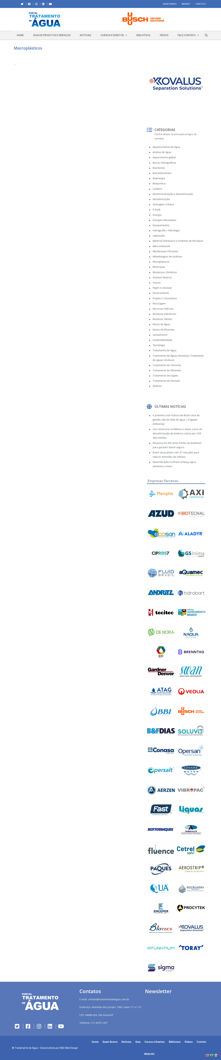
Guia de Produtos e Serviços (51, 35)
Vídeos (164, 35)
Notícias (85, 35)
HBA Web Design (69, 1048)
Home (20, 35)
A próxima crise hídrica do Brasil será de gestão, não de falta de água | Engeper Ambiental (176, 420)
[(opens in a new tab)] (143, 19)
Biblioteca (143, 35)
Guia (138, 1041)
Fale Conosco (187, 35)
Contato (201, 4)
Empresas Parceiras (163, 481)
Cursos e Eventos (112, 35)
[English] (207, 1055)
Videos (189, 1041)
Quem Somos (169, 4)
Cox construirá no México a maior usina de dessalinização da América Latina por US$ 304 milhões (177, 433)
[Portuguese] (211, 1055)
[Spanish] (216, 1055)
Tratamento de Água (26, 1048)
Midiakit (186, 4)
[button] (80, 19)
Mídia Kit (149, 1054)
